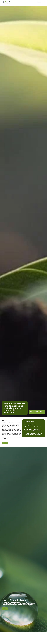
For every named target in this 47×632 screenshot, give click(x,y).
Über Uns (5, 443)
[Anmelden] (44, 2)
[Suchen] (43, 2)
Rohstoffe (5, 608)
